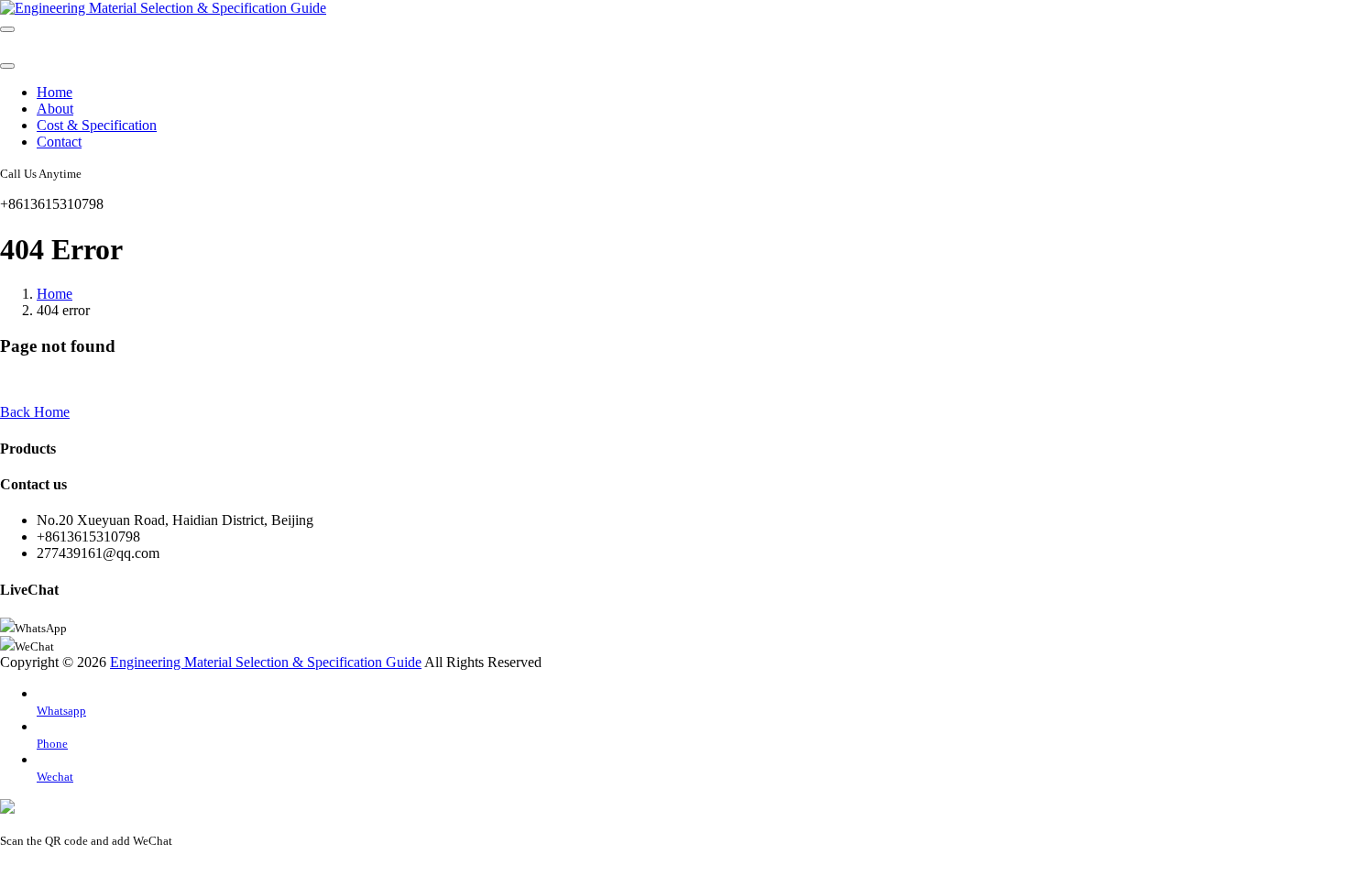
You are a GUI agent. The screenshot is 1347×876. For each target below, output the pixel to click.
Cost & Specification (97, 125)
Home (54, 92)
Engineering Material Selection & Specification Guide (266, 662)
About (55, 108)
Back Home (35, 412)
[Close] (7, 66)
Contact (59, 141)
